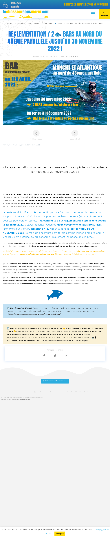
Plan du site (87, 392)
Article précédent (36, 139)
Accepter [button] (60, 534)
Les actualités (19, 23)
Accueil (9, 23)
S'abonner (104, 15)
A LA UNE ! (54, 57)
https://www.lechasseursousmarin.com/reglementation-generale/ (72, 267)
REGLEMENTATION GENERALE (29, 267)
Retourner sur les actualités (55, 381)
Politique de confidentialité (73, 392)
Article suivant (75, 139)
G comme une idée (24, 399)
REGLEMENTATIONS (32, 23)
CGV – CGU (59, 392)
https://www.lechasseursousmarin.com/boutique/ (65, 340)
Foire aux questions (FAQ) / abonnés (30, 392)
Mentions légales (49, 392)
